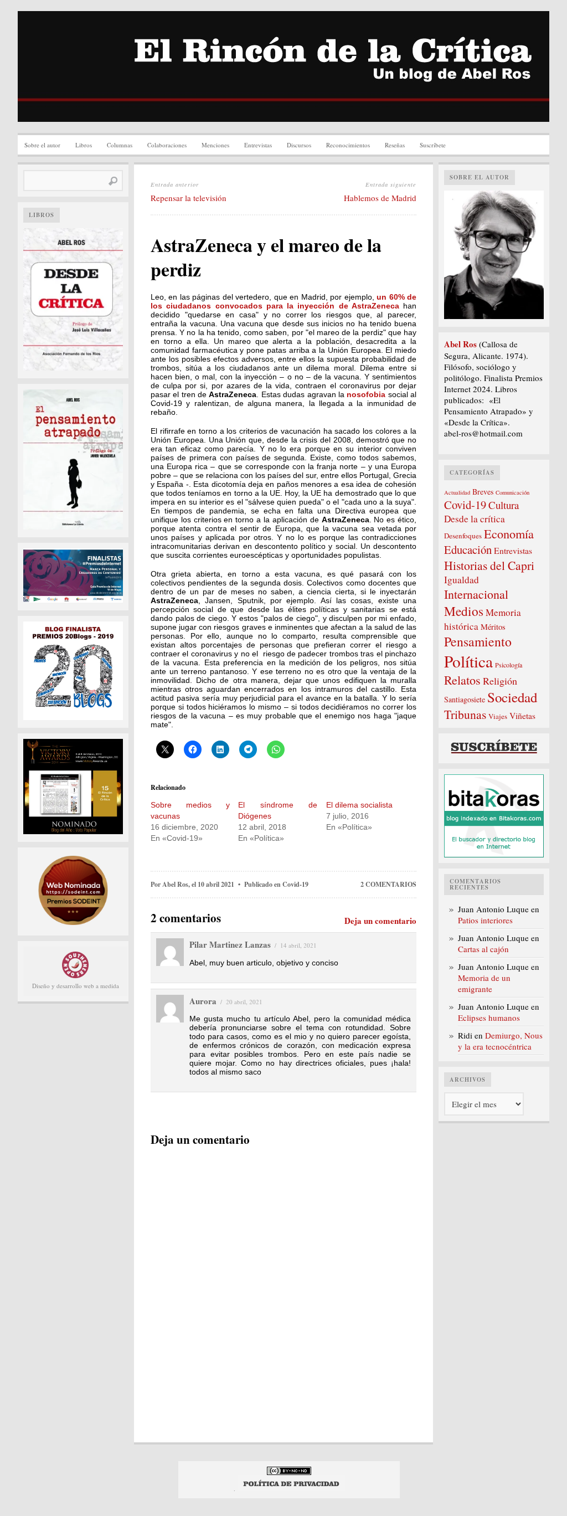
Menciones (215, 145)
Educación (468, 549)
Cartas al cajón (483, 948)
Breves (482, 491)
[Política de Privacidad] (291, 1488)
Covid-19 (295, 884)
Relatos (462, 680)
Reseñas (395, 145)
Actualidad (457, 492)
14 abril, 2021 (298, 945)
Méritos (493, 626)
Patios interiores (485, 920)
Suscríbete (433, 145)
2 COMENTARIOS (388, 884)
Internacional (476, 594)
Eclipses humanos (489, 1017)
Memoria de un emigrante (484, 983)
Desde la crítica (474, 518)
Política (468, 661)
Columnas (119, 145)
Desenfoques (463, 536)
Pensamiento (478, 641)
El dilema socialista (359, 804)
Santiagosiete (464, 699)
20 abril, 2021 (244, 1002)
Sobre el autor (42, 145)
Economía (509, 533)
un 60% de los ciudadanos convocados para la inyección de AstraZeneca (283, 301)
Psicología (508, 664)
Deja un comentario (380, 920)
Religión (500, 680)
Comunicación (512, 492)
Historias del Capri (489, 565)
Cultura (503, 505)
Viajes (497, 716)
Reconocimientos (348, 145)
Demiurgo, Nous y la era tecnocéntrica (500, 1041)
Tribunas (465, 714)
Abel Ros (175, 884)
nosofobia (367, 394)
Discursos (299, 145)
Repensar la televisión (188, 197)
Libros (83, 145)
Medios (463, 611)
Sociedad (512, 697)
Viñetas (522, 715)
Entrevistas (258, 145)
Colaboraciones (167, 145)
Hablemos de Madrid (380, 197)
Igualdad (461, 579)
